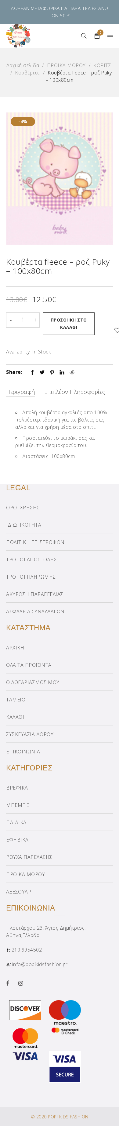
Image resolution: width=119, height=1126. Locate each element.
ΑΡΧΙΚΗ (15, 647)
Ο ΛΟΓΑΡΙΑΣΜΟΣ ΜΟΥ (33, 682)
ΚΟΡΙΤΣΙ (103, 65)
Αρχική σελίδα (22, 65)
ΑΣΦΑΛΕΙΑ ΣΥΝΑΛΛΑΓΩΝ (35, 611)
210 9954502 (27, 949)
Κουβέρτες (27, 72)
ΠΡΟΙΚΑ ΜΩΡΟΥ (66, 65)
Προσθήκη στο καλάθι (69, 323)
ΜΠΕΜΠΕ (17, 805)
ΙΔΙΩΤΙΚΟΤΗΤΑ (23, 525)
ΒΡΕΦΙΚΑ (17, 787)
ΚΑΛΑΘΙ (15, 717)
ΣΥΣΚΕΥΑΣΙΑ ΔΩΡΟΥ (29, 734)
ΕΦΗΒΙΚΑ (17, 839)
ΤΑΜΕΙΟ (15, 699)
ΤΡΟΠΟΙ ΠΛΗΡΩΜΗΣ (31, 576)
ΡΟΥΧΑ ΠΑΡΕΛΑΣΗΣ (29, 857)
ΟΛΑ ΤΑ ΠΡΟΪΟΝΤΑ (29, 665)
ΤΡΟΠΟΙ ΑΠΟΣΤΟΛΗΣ (31, 559)
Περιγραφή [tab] (20, 391)
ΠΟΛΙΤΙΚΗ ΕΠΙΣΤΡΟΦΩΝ (35, 542)
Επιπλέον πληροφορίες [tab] (74, 391)
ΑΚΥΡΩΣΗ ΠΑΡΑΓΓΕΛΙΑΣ (34, 594)
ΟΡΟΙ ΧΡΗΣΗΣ (23, 507)
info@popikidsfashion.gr (40, 964)
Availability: (18, 351)
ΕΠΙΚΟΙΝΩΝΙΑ (23, 751)
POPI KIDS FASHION (68, 1117)
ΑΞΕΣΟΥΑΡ (18, 891)
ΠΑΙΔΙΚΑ (16, 822)
